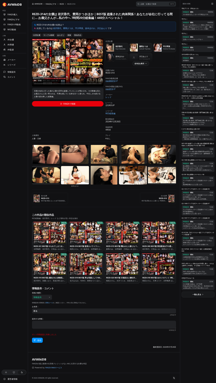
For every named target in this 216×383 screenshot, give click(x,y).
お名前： (35, 306)
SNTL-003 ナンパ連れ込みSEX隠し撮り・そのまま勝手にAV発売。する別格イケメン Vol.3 (198, 265)
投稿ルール (49, 303)
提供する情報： (38, 319)
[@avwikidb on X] (174, 378)
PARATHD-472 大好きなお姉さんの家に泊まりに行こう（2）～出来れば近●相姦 (198, 97)
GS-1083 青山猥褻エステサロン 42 (193, 160)
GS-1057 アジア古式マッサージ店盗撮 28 (196, 218)
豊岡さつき (68, 28)
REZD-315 (163, 198)
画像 (69, 35)
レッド (109, 97)
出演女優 (36, 35)
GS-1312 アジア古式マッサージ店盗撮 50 (196, 189)
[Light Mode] (6, 372)
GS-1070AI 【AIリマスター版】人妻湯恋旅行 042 (197, 250)
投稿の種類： (37, 293)
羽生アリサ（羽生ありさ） (191, 9)
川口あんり (102, 28)
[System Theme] (14, 372)
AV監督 (11, 49)
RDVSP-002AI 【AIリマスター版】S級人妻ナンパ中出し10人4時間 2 (197, 66)
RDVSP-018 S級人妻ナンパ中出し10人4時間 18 (197, 82)
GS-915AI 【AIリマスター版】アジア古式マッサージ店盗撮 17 (198, 234)
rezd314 (109, 89)
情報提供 (12, 72)
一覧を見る (196, 294)
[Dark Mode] (22, 372)
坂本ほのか (90, 28)
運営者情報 (13, 379)
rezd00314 (110, 81)
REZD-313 (45, 198)
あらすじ (60, 35)
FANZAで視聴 (69, 103)
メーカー (12, 59)
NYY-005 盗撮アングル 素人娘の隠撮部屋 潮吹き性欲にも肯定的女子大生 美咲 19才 (198, 145)
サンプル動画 (49, 35)
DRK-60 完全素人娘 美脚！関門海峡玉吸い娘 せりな (197, 114)
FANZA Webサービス (53, 367)
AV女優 (11, 39)
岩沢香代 (57, 28)
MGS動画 (12, 29)
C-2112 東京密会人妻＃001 (191, 129)
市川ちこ (185, 19)
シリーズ (12, 64)
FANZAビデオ (14, 19)
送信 (39, 340)
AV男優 (11, 44)
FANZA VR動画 (14, 24)
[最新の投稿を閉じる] (212, 4)
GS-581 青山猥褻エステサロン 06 (193, 175)
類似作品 (77, 35)
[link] (71, 4)
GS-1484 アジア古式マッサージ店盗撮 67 (196, 204)
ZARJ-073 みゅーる (188, 278)
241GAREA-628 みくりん (190, 55)
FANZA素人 (13, 14)
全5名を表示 (139, 63)
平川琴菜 (79, 28)
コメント (12, 77)
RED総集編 (110, 113)
